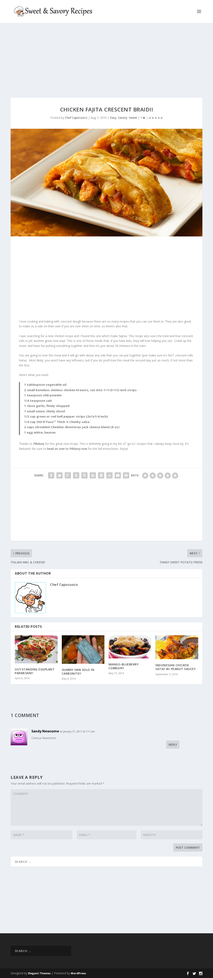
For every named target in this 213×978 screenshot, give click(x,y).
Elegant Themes (39, 973)
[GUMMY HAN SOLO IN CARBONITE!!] (83, 649)
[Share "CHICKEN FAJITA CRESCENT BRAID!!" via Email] (118, 475)
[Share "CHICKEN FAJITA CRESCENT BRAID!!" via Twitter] (59, 475)
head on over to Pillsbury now (67, 449)
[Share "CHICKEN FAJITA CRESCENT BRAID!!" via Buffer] (101, 475)
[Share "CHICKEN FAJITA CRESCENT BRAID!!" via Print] (126, 475)
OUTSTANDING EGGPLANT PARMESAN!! (34, 671)
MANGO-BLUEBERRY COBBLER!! (124, 666)
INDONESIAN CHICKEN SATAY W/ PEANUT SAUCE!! (175, 667)
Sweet (133, 118)
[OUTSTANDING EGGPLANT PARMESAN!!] (36, 649)
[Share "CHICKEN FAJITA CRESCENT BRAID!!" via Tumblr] (76, 475)
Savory (122, 118)
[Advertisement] (106, 60)
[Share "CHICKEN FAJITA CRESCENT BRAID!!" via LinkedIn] (93, 475)
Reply (173, 745)
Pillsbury (38, 444)
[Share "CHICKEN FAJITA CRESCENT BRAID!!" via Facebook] (51, 475)
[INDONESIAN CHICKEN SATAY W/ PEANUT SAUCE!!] (176, 647)
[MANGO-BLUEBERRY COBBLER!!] (130, 646)
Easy (113, 118)
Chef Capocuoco (76, 118)
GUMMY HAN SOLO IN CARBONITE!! (78, 671)
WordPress (78, 973)
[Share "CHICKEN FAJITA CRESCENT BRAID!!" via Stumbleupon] (109, 475)
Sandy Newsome (45, 731)
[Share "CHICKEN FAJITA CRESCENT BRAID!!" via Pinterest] (84, 475)
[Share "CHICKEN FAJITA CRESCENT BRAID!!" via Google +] (68, 475)
